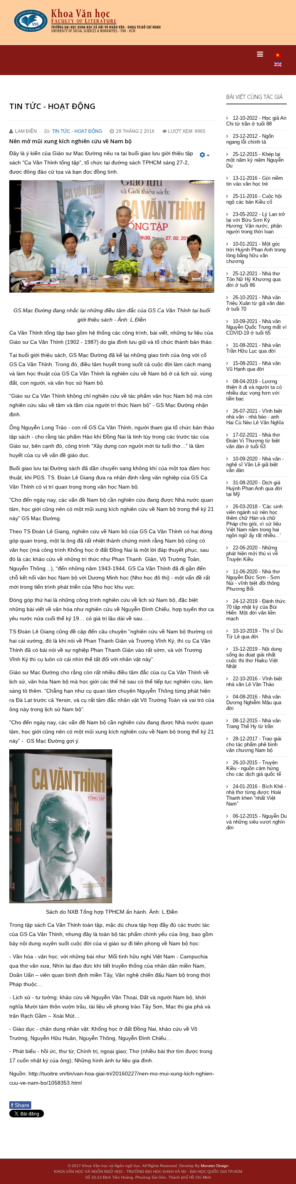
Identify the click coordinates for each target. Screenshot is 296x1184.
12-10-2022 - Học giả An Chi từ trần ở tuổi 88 (256, 121)
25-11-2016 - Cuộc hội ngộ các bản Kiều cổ (254, 199)
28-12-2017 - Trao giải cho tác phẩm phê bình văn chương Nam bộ (253, 744)
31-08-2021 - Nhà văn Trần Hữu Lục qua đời (253, 348)
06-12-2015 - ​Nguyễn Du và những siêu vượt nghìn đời (256, 822)
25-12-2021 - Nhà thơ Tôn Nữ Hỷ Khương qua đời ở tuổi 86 (253, 279)
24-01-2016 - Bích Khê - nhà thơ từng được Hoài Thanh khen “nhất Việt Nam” (256, 795)
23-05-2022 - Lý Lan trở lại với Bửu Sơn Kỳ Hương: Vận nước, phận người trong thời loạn (255, 222)
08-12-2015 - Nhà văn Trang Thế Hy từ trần (253, 723)
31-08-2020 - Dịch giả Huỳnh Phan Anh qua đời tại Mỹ (254, 488)
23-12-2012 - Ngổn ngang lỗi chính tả (250, 139)
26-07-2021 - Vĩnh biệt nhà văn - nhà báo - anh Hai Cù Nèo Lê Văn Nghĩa (255, 416)
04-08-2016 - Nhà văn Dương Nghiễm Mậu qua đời (253, 702)
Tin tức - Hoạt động (77, 131)
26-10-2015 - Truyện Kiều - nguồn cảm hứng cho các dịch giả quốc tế (253, 768)
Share (20, 1105)
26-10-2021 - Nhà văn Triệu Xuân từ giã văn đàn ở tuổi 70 (255, 303)
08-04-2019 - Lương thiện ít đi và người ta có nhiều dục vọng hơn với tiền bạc (254, 390)
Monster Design (215, 1166)
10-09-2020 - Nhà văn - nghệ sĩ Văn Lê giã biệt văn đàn (255, 464)
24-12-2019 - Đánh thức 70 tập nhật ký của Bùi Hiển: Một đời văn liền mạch (256, 609)
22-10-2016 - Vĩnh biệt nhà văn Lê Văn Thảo (254, 681)
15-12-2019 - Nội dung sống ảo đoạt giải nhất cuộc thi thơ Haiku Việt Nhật (254, 657)
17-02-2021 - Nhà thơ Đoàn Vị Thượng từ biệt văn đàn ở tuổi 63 (253, 440)
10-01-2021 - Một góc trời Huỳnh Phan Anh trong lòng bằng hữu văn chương (256, 252)
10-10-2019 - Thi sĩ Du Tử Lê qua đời (254, 634)
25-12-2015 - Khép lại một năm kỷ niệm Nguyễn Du (255, 160)
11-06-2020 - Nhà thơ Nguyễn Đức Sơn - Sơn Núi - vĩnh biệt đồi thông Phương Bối (253, 580)
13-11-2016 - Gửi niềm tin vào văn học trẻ (254, 181)
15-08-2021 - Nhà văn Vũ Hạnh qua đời (253, 366)
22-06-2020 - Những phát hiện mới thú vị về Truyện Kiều (252, 553)
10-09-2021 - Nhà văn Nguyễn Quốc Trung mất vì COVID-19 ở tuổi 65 (256, 327)
